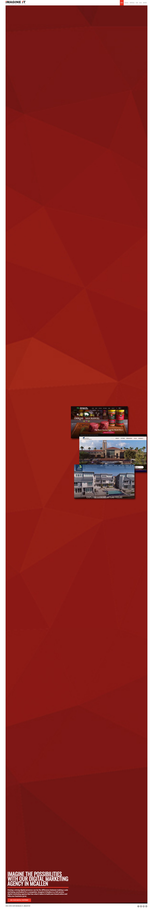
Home (121, 3)
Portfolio (132, 3)
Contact (145, 3)
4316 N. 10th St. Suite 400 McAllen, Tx (14, 906)
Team (137, 3)
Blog (140, 3)
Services (126, 3)
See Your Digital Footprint (19, 900)
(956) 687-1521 (27, 906)
